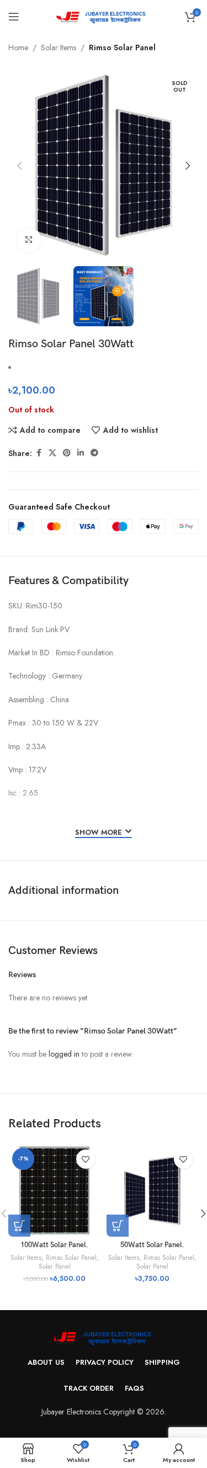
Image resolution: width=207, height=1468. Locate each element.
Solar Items (58, 47)
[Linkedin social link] (80, 453)
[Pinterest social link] (67, 453)
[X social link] (52, 453)
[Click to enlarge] (29, 240)
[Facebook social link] (38, 453)
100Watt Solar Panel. (54, 1245)
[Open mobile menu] (14, 17)
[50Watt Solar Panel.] (153, 1190)
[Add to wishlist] (85, 1159)
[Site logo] (103, 15)
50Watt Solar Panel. (152, 1245)
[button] (19, 166)
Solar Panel (55, 1266)
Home (18, 47)
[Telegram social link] (94, 453)
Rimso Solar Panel (122, 47)
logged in (64, 1053)
